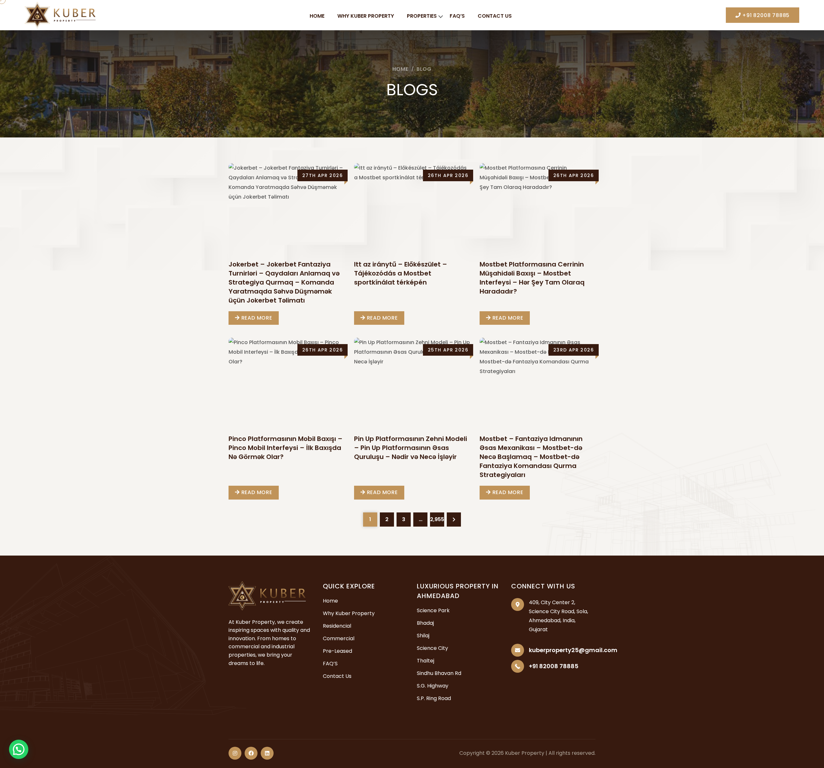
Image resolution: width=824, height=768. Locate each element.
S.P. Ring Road (434, 698)
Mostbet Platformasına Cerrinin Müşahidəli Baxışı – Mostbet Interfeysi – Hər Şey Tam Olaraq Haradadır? (532, 278)
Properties (422, 16)
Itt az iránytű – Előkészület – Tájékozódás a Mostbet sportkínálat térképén (400, 273)
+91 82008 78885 (765, 15)
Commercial (338, 638)
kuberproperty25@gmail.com (573, 650)
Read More (256, 318)
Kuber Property (524, 753)
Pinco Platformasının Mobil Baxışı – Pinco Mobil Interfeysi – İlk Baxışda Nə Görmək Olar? (285, 447)
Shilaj (423, 635)
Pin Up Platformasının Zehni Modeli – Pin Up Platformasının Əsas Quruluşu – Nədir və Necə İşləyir (410, 447)
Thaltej (425, 660)
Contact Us (495, 16)
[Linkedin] (267, 753)
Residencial (337, 626)
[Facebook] (251, 753)
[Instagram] (235, 753)
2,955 (437, 519)
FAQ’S (457, 16)
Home (317, 16)
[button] (18, 749)
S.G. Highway (432, 685)
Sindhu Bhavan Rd (439, 673)
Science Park (433, 610)
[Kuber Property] (60, 14)
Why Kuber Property (365, 16)
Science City (432, 648)
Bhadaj (425, 623)
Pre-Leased (337, 651)
